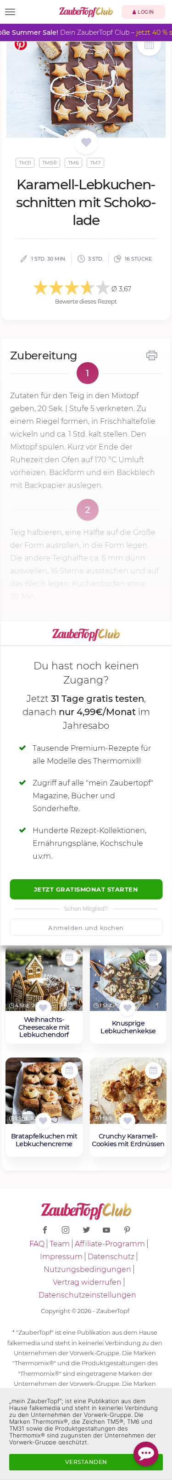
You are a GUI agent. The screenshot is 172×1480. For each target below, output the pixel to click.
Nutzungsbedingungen (87, 1269)
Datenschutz (111, 1256)
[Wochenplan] (149, 45)
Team (60, 1244)
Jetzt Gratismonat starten (86, 889)
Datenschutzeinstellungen (87, 1295)
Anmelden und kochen (86, 927)
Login (145, 12)
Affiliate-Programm (110, 1244)
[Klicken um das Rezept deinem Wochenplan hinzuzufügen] (69, 957)
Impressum (61, 1256)
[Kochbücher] (86, 143)
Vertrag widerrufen (87, 1282)
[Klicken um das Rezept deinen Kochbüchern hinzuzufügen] (43, 1008)
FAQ (36, 1244)
